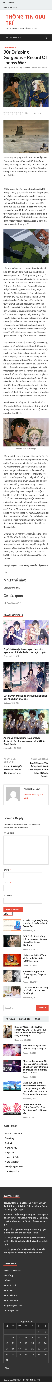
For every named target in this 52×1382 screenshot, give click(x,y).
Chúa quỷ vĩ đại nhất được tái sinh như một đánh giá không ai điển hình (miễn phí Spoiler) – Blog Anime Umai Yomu (35, 1088)
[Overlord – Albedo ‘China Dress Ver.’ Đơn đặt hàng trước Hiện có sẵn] (12, 1114)
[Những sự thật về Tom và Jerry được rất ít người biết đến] (12, 965)
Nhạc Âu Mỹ (11, 1147)
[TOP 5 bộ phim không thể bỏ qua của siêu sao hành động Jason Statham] (12, 946)
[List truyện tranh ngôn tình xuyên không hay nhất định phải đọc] (26, 692)
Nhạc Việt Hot (12, 1161)
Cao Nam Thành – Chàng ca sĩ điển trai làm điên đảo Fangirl (35, 990)
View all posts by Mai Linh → (33, 796)
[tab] (10, 1019)
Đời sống (9, 1138)
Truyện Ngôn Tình (14, 1166)
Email (7, 883)
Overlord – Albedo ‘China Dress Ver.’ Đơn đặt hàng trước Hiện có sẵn (35, 1108)
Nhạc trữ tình (12, 1157)
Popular (10, 1019)
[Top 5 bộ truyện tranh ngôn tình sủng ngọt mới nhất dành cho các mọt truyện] (26, 646)
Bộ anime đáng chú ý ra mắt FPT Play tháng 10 (34, 1047)
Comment (9, 833)
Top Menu (10, 2)
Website (7, 895)
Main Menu (15, 37)
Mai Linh (26, 68)
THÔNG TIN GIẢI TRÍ (25, 20)
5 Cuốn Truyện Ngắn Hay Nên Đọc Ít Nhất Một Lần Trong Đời (35, 923)
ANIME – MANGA (13, 1133)
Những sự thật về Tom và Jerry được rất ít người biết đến (34, 958)
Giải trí (8, 1143)
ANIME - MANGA (9, 47)
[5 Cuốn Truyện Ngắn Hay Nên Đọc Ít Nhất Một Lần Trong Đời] (12, 930)
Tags (37, 1019)
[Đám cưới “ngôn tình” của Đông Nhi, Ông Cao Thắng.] (12, 981)
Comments (25, 1019)
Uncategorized (12, 1171)
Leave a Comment (40, 68)
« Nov (6, 1368)
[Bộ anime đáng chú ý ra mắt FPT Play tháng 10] (12, 1055)
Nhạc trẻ (9, 1152)
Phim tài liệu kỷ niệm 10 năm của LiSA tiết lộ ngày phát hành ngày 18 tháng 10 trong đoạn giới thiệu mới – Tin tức (35, 1067)
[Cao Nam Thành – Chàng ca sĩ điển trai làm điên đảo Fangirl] (12, 997)
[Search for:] (26, 1008)
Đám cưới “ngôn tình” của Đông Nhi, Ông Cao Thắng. (34, 974)
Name (7, 870)
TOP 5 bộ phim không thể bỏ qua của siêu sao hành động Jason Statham (35, 940)
